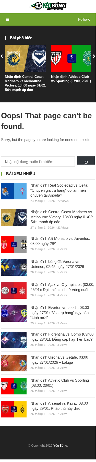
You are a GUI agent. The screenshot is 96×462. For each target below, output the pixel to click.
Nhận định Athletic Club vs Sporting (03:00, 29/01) (71, 79)
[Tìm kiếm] (86, 160)
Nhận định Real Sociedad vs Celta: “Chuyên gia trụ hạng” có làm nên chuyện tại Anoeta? (59, 190)
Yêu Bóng (60, 445)
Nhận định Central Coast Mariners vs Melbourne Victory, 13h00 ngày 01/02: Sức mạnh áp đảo (25, 83)
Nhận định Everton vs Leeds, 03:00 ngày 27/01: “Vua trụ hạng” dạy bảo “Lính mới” (59, 312)
